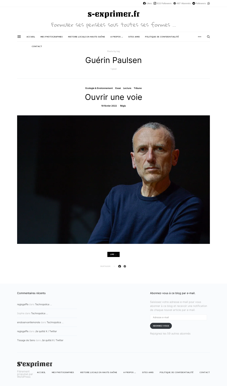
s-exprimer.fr (113, 14)
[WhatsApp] (209, 3)
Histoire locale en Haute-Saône (86, 36)
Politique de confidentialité (162, 36)
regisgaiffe (22, 304)
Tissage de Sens (26, 340)
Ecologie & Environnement (99, 88)
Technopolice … (43, 304)
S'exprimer (34, 364)
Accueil (30, 36)
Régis (123, 105)
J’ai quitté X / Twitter (46, 331)
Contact (37, 46)
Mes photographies (51, 36)
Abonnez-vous (161, 326)
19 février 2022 (109, 105)
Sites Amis (134, 36)
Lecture (127, 88)
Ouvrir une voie (113, 97)
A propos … (116, 36)
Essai (118, 88)
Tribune (138, 88)
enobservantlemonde (28, 322)
